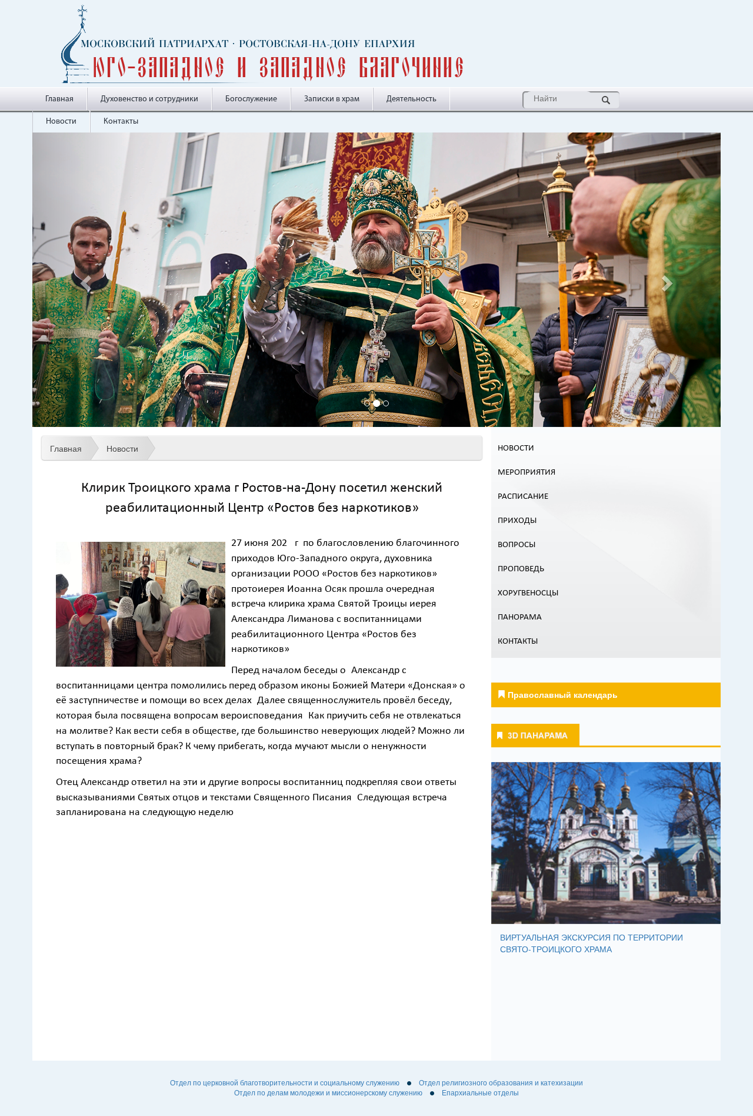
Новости (61, 121)
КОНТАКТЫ (518, 641)
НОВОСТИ (516, 448)
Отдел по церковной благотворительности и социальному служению (284, 1083)
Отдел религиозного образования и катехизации (501, 1083)
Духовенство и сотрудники (149, 99)
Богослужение (251, 99)
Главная (59, 99)
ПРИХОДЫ (517, 520)
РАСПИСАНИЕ (523, 496)
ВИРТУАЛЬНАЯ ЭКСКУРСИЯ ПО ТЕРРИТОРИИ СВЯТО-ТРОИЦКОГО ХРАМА (591, 943)
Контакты (121, 121)
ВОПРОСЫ (516, 545)
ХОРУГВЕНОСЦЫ (528, 593)
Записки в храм (331, 99)
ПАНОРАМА (520, 617)
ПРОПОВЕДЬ (521, 569)
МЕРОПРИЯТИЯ (526, 472)
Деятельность (412, 99)
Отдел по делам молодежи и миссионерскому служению (328, 1093)
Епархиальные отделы (480, 1093)
